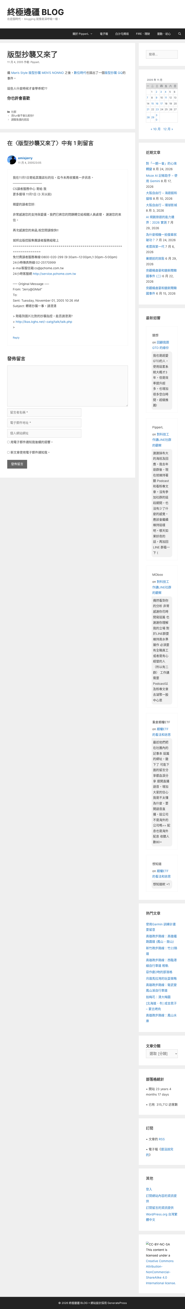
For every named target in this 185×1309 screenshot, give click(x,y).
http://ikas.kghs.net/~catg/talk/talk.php (44, 322)
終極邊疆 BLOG (35, 12)
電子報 (104, 33)
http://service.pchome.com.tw (54, 274)
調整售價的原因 (20, 119)
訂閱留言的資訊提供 (160, 1208)
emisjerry (25, 158)
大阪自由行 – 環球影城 (161, 205)
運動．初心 (164, 33)
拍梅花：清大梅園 (158, 997)
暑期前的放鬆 (155, 258)
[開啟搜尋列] (179, 33)
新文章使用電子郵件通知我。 (30, 452)
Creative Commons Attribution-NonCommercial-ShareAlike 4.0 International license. (161, 1272)
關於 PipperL (81, 33)
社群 (13, 111)
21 (148, 109)
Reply (16, 337)
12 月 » (168, 129)
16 (157, 103)
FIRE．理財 (143, 33)
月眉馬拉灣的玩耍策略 (161, 978)
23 (157, 109)
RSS (162, 1139)
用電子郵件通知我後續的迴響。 (31, 442)
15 (152, 103)
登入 (149, 1189)
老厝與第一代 (155, 246)
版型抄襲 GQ (113, 73)
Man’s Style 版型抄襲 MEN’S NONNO (37, 73)
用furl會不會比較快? (22, 115)
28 (148, 117)
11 (166, 97)
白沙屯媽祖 (122, 33)
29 (152, 117)
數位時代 (80, 73)
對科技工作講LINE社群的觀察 (161, 440)
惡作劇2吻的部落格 (159, 972)
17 (161, 103)
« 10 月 (156, 129)
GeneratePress (117, 1303)
